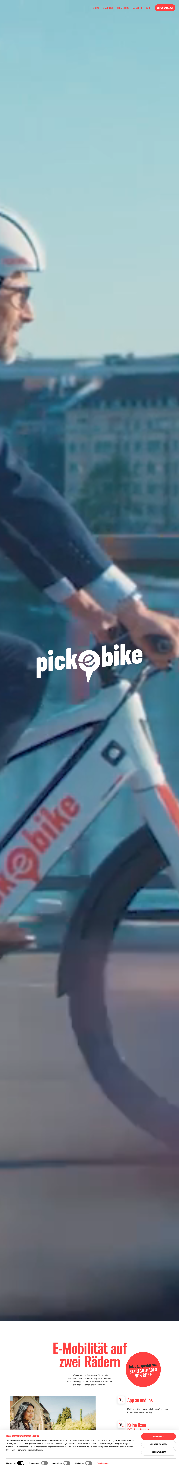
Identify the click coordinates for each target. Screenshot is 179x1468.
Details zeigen (102, 1463)
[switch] (44, 1463)
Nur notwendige (158, 1452)
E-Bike (96, 7)
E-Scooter (108, 7)
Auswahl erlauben (158, 1444)
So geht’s (137, 7)
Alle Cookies (158, 1436)
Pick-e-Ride (123, 7)
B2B (148, 7)
